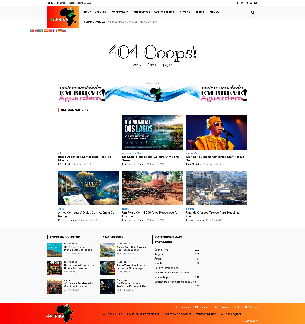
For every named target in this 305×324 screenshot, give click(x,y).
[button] (252, 12)
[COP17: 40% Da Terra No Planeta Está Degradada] (54, 250)
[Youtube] (255, 3)
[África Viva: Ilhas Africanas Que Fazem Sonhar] (107, 250)
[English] (37, 30)
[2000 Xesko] (243, 321)
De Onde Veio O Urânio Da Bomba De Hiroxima (79, 267)
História (126, 209)
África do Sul (192, 153)
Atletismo (62, 153)
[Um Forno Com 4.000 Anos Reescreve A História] (152, 188)
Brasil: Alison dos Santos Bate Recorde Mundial (84, 158)
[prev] (250, 22)
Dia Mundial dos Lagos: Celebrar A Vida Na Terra (150, 158)
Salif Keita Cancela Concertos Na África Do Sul (215, 158)
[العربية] (41, 30)
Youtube (253, 307)
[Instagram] (246, 3)
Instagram (205, 307)
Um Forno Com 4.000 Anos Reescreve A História (149, 214)
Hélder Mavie (64, 164)
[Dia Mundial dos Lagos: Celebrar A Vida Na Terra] (152, 132)
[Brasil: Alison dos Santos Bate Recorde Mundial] (88, 132)
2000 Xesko (252, 320)
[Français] (55, 30)
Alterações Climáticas (132, 153)
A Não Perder (123, 244)
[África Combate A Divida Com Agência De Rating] (88, 188)
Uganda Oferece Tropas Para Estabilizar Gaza (213, 214)
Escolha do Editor (72, 244)
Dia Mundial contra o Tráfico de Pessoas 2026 (131, 285)
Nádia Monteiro (193, 164)
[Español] (46, 30)
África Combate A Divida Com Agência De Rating (133, 21)
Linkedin (224, 307)
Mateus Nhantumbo (67, 220)
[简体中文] (50, 30)
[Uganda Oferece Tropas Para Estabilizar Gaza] (216, 188)
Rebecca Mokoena (195, 220)
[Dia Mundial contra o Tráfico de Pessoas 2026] (107, 286)
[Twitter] (251, 3)
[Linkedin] (216, 307)
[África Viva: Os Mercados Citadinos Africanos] (54, 286)
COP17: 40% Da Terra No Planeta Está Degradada (78, 248)
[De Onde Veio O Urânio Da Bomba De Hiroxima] (54, 268)
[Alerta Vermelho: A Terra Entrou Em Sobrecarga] (107, 268)
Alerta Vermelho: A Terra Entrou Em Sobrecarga (131, 267)
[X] (235, 307)
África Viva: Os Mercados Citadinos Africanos (79, 285)
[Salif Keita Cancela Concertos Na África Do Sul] (216, 132)
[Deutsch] (60, 30)
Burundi (190, 209)
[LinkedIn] (242, 3)
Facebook (185, 307)
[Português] (32, 30)
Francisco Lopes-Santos (133, 164)
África (61, 209)
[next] (255, 22)
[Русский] (64, 30)
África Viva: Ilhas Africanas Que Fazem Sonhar (132, 248)
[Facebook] (237, 3)
